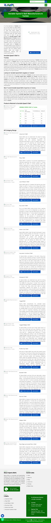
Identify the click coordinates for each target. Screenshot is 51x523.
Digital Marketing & (31, 521)
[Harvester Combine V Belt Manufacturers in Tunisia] (11, 253)
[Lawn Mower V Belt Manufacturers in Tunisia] (11, 181)
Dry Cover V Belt (23, 206)
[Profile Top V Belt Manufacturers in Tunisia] (11, 348)
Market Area (30, 486)
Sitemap (29, 484)
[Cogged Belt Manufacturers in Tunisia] (11, 300)
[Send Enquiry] (2, 515)
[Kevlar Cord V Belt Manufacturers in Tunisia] (11, 229)
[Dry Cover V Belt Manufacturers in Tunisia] (11, 205)
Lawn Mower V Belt (24, 182)
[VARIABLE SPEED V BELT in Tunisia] (11, 107)
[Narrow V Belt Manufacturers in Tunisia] (11, 396)
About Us (29, 477)
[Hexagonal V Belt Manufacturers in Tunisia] (11, 276)
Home (28, 475)
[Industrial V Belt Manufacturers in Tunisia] (11, 133)
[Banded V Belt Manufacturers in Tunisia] (11, 372)
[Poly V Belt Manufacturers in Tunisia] (11, 157)
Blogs (28, 479)
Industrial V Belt (23, 134)
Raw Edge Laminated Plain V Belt (27, 444)
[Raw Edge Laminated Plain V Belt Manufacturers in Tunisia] (11, 443)
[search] (46, 1)
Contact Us (29, 482)
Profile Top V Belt (23, 349)
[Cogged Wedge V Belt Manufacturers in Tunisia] (11, 324)
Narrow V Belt (23, 396)
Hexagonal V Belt (23, 277)
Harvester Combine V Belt (26, 253)
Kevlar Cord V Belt (24, 229)
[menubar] (46, 5)
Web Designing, (41, 520)
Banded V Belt (23, 372)
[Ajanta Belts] (9, 5)
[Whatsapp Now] (2, 519)
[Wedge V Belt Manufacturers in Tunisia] (11, 420)
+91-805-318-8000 (14, 490)
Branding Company (39, 521)
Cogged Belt (22, 301)
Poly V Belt (22, 158)
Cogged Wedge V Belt (24, 325)
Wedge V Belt (22, 420)
